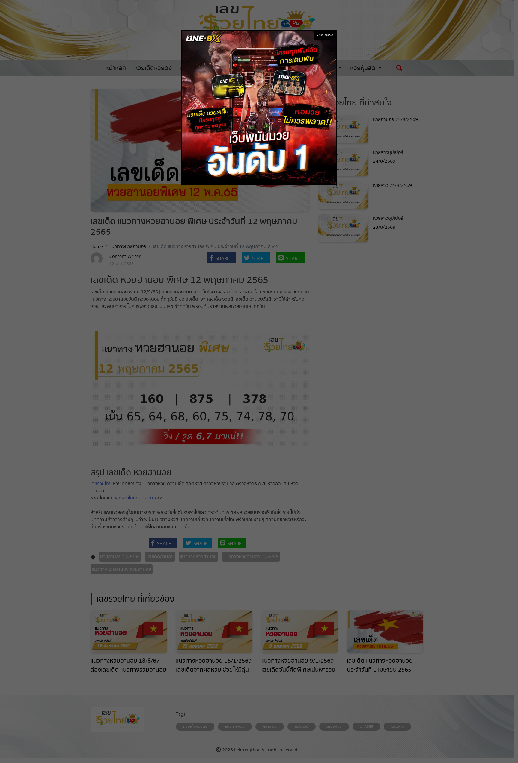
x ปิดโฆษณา (325, 35)
